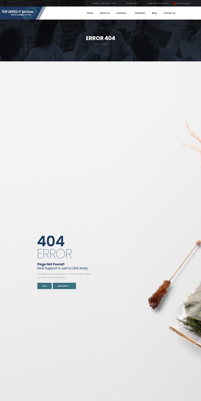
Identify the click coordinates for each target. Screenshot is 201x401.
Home (90, 13)
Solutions (121, 13)
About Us (105, 13)
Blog (154, 13)
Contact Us (169, 13)
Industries (140, 13)
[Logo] (23, 13)
